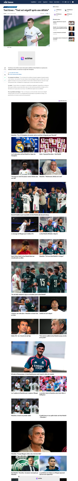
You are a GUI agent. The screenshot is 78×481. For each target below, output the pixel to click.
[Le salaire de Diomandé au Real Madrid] (71, 34)
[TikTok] (68, 2)
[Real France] (11, 2)
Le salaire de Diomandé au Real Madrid (59, 32)
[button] (61, 2)
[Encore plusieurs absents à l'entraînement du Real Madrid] (71, 39)
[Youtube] (69, 15)
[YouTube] (65, 2)
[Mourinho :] (71, 28)
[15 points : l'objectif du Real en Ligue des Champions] (71, 23)
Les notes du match (13, 72)
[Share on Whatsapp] (5, 77)
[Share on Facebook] (45, 13)
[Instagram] (67, 2)
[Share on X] (47, 13)
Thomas (5, 13)
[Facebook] (62, 2)
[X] (64, 2)
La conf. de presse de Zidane (15, 74)
